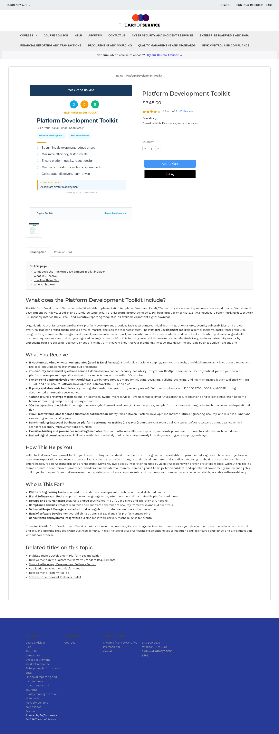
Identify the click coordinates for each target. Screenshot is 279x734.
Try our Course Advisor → (164, 55)
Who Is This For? (45, 284)
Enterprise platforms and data (224, 35)
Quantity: (148, 141)
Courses (26, 35)
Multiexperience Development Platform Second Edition (65, 555)
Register (256, 5)
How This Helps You (46, 280)
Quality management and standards (167, 45)
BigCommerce (48, 715)
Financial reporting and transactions (50, 45)
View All (108, 651)
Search (226, 5)
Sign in (241, 5)
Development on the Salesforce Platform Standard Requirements (72, 560)
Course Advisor (56, 35)
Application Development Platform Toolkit (57, 568)
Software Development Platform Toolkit (55, 577)
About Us (95, 35)
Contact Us (116, 35)
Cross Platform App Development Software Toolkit (62, 564)
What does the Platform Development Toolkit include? (69, 271)
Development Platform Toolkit (49, 573)
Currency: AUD (17, 5)
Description (38, 252)
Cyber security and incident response (162, 35)
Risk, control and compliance (225, 45)
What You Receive (45, 276)
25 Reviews (186, 111)
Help (78, 35)
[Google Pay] (170, 174)
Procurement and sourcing (110, 45)
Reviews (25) (63, 252)
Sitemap (31, 711)
